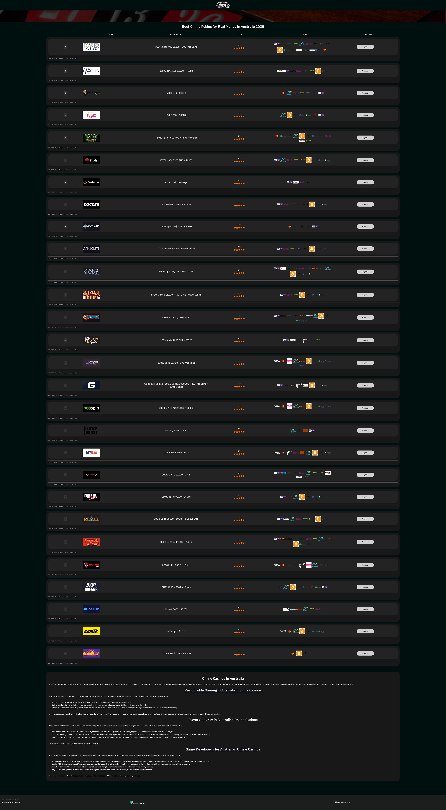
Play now (365, 47)
